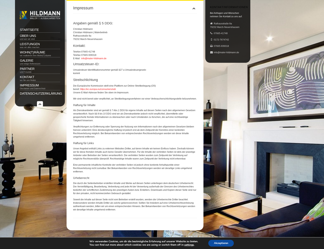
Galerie (30, 62)
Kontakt (28, 78)
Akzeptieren (221, 243)
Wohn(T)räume (35, 54)
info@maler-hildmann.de (93, 58)
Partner (27, 70)
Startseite (29, 30)
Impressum (33, 87)
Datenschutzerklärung (40, 93)
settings (189, 245)
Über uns (28, 37)
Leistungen (30, 45)
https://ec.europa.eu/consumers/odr (98, 89)
